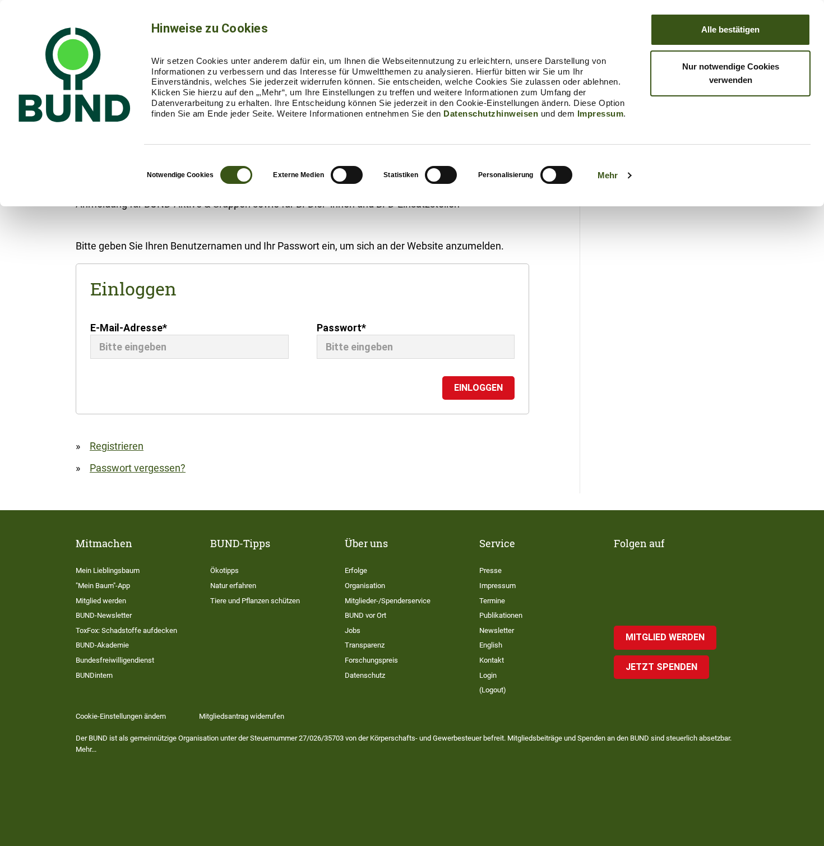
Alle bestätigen (730, 29)
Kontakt (491, 660)
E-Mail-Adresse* (128, 328)
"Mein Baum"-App (103, 585)
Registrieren (116, 446)
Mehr (608, 175)
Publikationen (500, 615)
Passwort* (341, 328)
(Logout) (492, 690)
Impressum (600, 113)
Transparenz (365, 645)
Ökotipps (224, 570)
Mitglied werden (101, 601)
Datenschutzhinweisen (490, 113)
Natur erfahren (233, 585)
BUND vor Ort (365, 615)
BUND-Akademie (102, 645)
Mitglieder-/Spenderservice (387, 601)
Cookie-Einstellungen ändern (121, 716)
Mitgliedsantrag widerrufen (241, 716)
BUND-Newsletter (104, 615)
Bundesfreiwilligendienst (115, 660)
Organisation (365, 585)
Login (488, 675)
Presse (490, 570)
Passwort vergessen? (138, 468)
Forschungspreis (371, 660)
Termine (492, 601)
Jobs (352, 630)
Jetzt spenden (661, 667)
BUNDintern (94, 675)
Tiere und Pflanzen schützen (255, 601)
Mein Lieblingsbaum (108, 570)
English (490, 645)
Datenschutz (365, 675)
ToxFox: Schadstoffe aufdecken (126, 630)
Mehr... (86, 749)
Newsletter (496, 630)
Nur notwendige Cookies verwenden (730, 73)
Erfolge (356, 570)
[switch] (347, 175)
